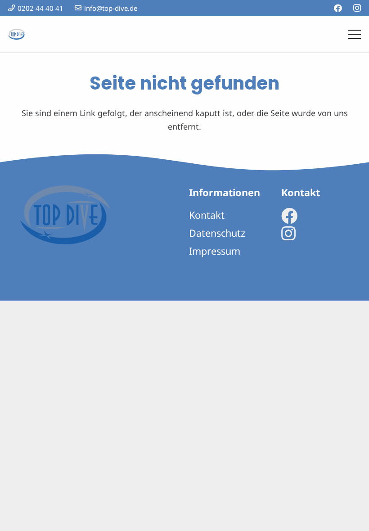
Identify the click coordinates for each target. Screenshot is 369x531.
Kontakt (207, 214)
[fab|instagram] (288, 233)
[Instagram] (357, 8)
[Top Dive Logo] (16, 34)
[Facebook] (338, 8)
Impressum (214, 250)
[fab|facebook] (289, 216)
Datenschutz (217, 232)
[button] (355, 34)
